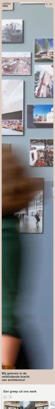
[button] (5, 397)
